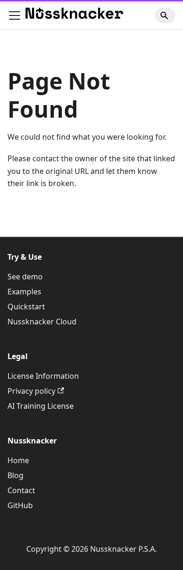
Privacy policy (31, 391)
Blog (15, 475)
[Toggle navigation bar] (15, 15)
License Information (43, 376)
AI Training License (41, 406)
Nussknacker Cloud (42, 321)
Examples (24, 291)
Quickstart (26, 306)
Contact (21, 490)
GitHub (20, 505)
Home (18, 460)
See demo (25, 276)
